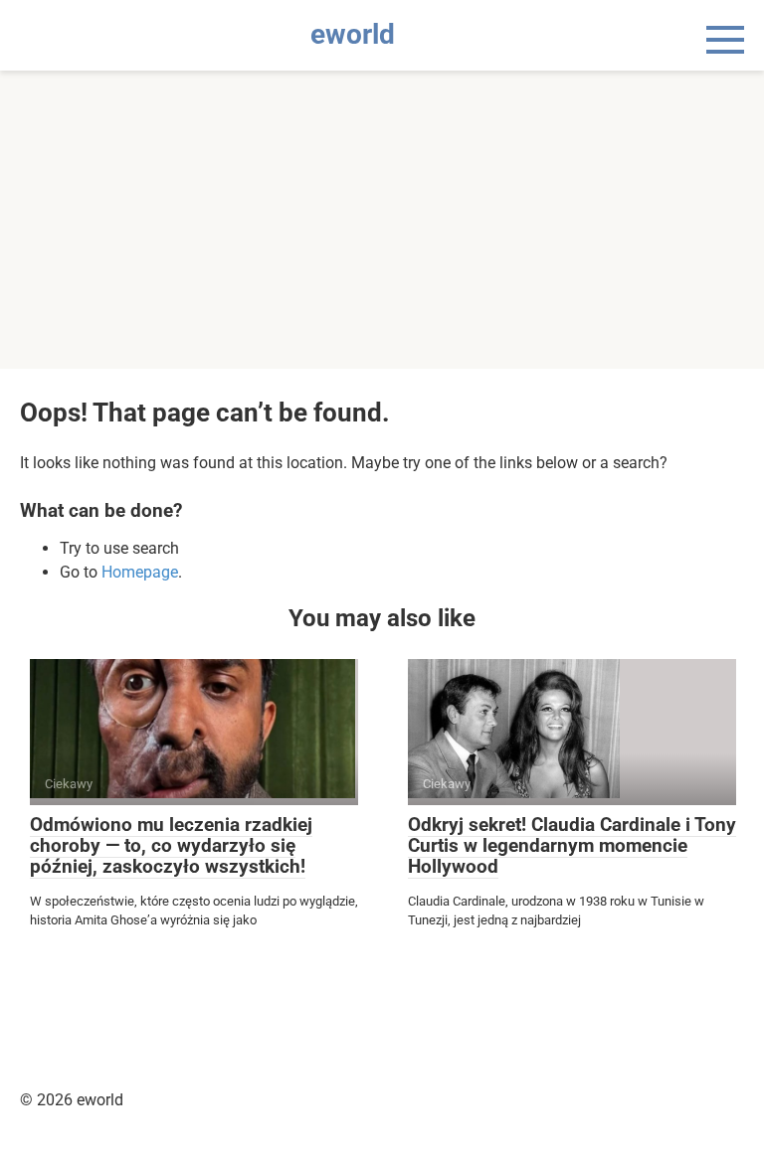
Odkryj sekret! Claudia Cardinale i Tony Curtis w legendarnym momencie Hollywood (572, 845)
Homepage (139, 572)
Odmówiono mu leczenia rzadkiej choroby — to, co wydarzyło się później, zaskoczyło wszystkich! (171, 845)
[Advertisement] (382, 220)
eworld (352, 34)
